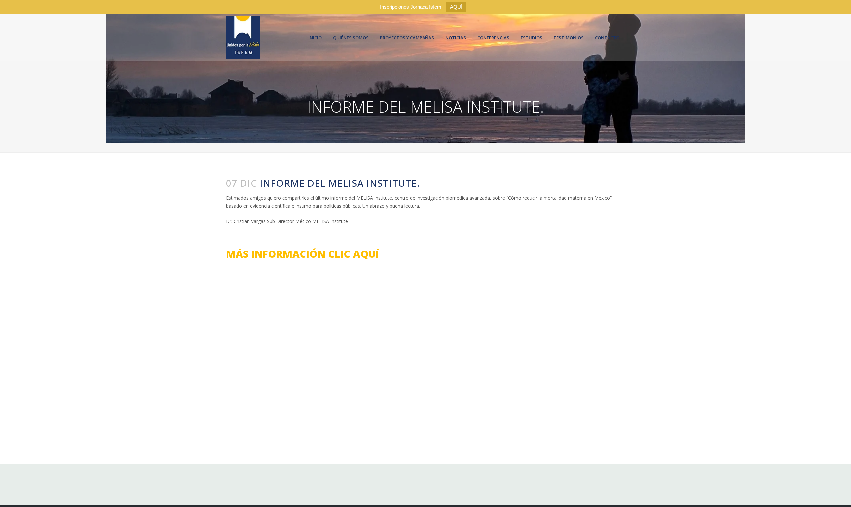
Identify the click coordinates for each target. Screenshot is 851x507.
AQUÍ (456, 7)
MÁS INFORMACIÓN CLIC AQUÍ (302, 254)
